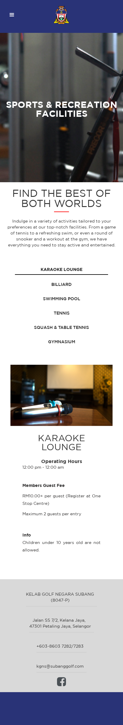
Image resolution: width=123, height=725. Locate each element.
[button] (12, 15)
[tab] (61, 270)
